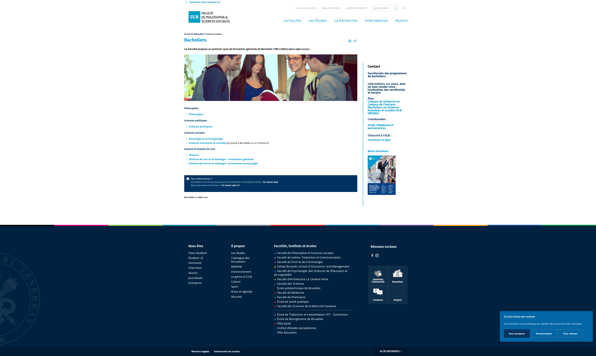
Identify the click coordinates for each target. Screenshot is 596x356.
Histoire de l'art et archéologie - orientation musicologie (223, 163)
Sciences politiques (200, 126)
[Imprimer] (350, 41)
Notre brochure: (378, 151)
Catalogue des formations (240, 259)
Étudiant (194, 258)
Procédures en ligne (379, 140)
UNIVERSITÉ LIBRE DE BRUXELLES (204, 2)
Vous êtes (195, 246)
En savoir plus (270, 181)
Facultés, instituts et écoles (295, 246)
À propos (238, 246)
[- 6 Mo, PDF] (382, 195)
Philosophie (196, 114)
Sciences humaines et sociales (207, 143)
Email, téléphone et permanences (380, 127)
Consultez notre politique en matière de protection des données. (544, 324)
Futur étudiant (197, 253)
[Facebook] (372, 256)
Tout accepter (517, 333)
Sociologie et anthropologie (206, 138)
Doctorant (194, 263)
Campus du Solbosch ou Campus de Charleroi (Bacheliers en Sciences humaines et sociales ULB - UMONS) (386, 107)
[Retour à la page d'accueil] (212, 17)
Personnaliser (544, 333)
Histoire (194, 155)
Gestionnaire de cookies (227, 351)
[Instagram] (377, 256)
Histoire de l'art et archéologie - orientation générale (221, 159)
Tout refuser (570, 333)
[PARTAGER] (355, 41)
